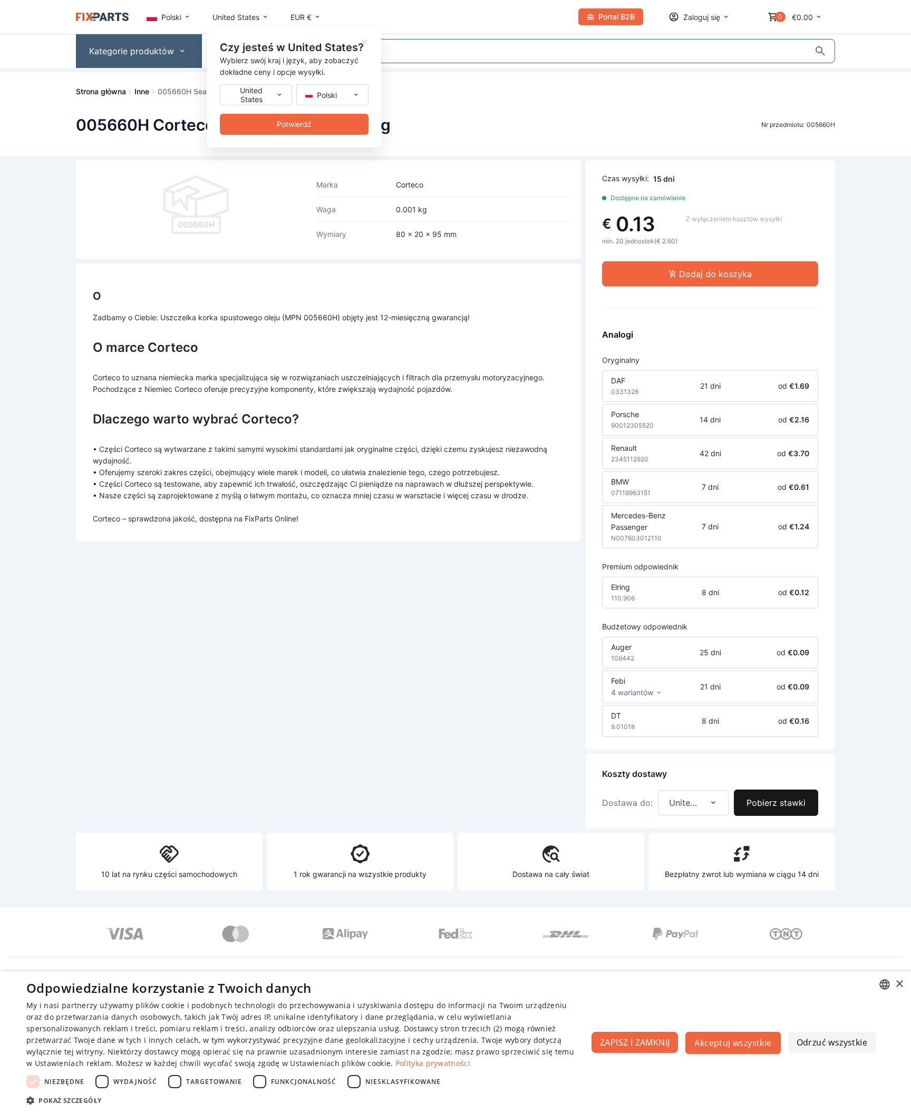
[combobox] (884, 984)
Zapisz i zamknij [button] (635, 1042)
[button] (303, 1100)
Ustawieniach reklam (73, 1063)
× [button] (899, 984)
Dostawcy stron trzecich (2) (453, 1028)
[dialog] (455, 1042)
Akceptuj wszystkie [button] (732, 1043)
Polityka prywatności (432, 1063)
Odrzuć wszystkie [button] (832, 1042)
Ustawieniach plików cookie (340, 1063)
